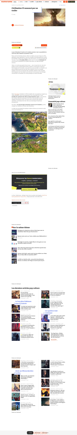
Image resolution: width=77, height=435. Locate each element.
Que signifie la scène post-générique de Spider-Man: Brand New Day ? (56, 122)
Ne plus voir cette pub (16, 42)
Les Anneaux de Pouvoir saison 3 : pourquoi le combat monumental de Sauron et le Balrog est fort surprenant (56, 128)
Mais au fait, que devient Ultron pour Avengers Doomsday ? (27, 377)
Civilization (14, 205)
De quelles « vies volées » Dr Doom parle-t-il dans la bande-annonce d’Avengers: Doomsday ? (57, 401)
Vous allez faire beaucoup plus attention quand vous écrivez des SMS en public (32, 248)
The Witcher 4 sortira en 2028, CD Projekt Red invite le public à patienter (57, 373)
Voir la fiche (53, 339)
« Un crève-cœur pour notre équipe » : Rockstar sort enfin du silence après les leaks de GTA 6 (57, 317)
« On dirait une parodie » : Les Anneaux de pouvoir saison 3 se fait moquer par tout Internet (28, 364)
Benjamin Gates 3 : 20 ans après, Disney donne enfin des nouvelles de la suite (57, 392)
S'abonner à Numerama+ (28, 189)
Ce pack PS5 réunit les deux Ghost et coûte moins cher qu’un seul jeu (28, 406)
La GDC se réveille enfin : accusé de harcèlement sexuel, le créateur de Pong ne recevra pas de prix (31, 260)
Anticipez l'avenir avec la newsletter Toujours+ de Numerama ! (54, 97)
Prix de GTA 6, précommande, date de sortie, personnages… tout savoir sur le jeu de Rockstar (28, 294)
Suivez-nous (44, 45)
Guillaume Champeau (19, 25)
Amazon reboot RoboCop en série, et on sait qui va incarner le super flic (57, 327)
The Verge (16, 94)
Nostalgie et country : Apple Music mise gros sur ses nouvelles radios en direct (32, 242)
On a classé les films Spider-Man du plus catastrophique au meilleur (56, 117)
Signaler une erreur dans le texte (18, 200)
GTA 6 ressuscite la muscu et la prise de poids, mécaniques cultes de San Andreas (28, 317)
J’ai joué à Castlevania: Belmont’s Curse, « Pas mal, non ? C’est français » (28, 327)
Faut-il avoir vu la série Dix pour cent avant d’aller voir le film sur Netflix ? (57, 294)
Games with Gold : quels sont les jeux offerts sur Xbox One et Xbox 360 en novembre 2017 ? (32, 254)
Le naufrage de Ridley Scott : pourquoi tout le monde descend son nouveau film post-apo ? (56, 304)
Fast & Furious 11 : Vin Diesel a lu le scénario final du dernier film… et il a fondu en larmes (57, 382)
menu (15, 1)
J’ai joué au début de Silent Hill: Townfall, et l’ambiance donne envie (27, 336)
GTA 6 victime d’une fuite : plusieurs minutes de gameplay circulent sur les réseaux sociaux (59, 105)
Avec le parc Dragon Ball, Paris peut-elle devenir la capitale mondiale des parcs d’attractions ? (27, 387)
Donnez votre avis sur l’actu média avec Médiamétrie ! (32, 236)
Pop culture (63, 5)
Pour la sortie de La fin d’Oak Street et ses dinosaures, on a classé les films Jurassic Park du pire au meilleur (56, 111)
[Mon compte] (64, 2)
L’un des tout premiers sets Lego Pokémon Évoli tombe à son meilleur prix (28, 308)
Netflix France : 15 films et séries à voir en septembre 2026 (28, 396)
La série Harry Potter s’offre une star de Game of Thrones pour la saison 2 (57, 363)
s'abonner (72, 1)
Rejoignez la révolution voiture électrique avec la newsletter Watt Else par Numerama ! (31, 231)
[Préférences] (67, 2)
